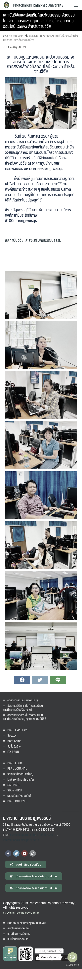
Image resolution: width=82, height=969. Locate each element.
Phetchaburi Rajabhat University (38, 5)
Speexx (10, 735)
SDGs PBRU (13, 790)
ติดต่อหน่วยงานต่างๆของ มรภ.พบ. (25, 922)
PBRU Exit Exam (16, 730)
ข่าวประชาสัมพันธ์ (53, 35)
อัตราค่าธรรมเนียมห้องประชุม (22, 700)
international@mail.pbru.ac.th (21, 839)
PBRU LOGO (13, 763)
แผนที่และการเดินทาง (17, 933)
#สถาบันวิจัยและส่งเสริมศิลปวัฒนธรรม (33, 240)
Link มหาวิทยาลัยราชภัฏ (19, 779)
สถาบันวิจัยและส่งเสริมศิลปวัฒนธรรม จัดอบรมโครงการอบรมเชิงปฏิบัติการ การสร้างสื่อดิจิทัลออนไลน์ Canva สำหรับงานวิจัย (39, 20)
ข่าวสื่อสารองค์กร (24, 39)
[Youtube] (24, 853)
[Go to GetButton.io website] (72, 965)
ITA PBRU (12, 751)
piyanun (33, 35)
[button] (25, 864)
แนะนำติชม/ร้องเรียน (17, 938)
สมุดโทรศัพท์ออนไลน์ (17, 928)
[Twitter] (16, 853)
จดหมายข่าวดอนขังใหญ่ (19, 773)
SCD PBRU (12, 784)
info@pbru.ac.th (46, 834)
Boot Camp (13, 740)
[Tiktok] (32, 853)
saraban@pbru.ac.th (22, 834)
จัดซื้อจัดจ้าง (13, 746)
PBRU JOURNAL (16, 768)
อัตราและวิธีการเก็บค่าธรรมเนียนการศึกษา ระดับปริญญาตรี (23, 707)
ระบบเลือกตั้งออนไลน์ (18, 795)
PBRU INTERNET (16, 801)
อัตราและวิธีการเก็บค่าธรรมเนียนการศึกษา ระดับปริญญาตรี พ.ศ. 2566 (24, 716)
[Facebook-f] (8, 853)
